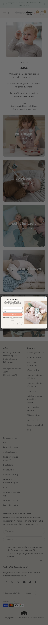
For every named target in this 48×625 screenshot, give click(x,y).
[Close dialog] (45, 298)
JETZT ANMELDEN (12, 314)
